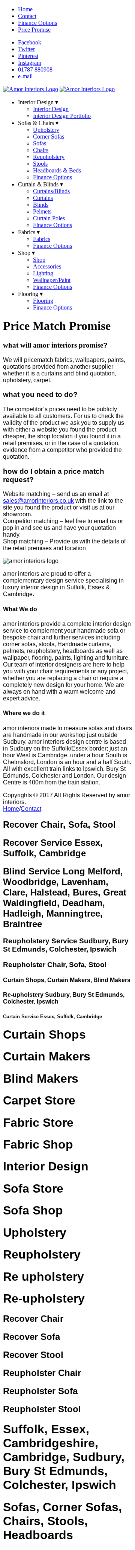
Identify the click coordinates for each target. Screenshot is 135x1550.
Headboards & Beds (57, 170)
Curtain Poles (49, 218)
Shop (39, 259)
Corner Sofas (48, 136)
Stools (40, 163)
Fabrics (41, 239)
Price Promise (34, 29)
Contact (27, 16)
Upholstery (46, 130)
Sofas (39, 143)
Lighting (43, 273)
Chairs (40, 150)
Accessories (47, 266)
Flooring (43, 300)
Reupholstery (48, 157)
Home (25, 9)
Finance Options (37, 23)
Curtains (43, 198)
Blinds (40, 204)
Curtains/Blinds (51, 191)
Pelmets (42, 211)
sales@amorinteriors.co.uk (38, 500)
